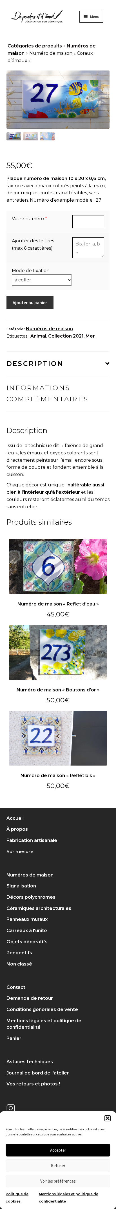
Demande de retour (29, 998)
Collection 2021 (66, 336)
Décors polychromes (30, 897)
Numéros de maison (49, 328)
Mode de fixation (31, 270)
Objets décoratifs (27, 941)
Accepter (58, 1150)
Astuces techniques (29, 1061)
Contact (15, 987)
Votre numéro (28, 218)
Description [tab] (34, 364)
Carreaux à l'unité (26, 930)
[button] (107, 1118)
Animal (38, 336)
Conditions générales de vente (42, 1009)
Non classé (19, 964)
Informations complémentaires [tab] (47, 393)
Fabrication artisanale (31, 840)
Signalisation (21, 886)
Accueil (15, 818)
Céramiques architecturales (38, 908)
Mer (90, 336)
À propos (17, 829)
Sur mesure (20, 851)
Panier (13, 1038)
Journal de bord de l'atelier (37, 1073)
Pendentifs (19, 952)
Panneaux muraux (27, 919)
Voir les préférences (58, 1181)
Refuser (58, 1165)
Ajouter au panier (30, 302)
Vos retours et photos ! (33, 1084)
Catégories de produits (35, 46)
